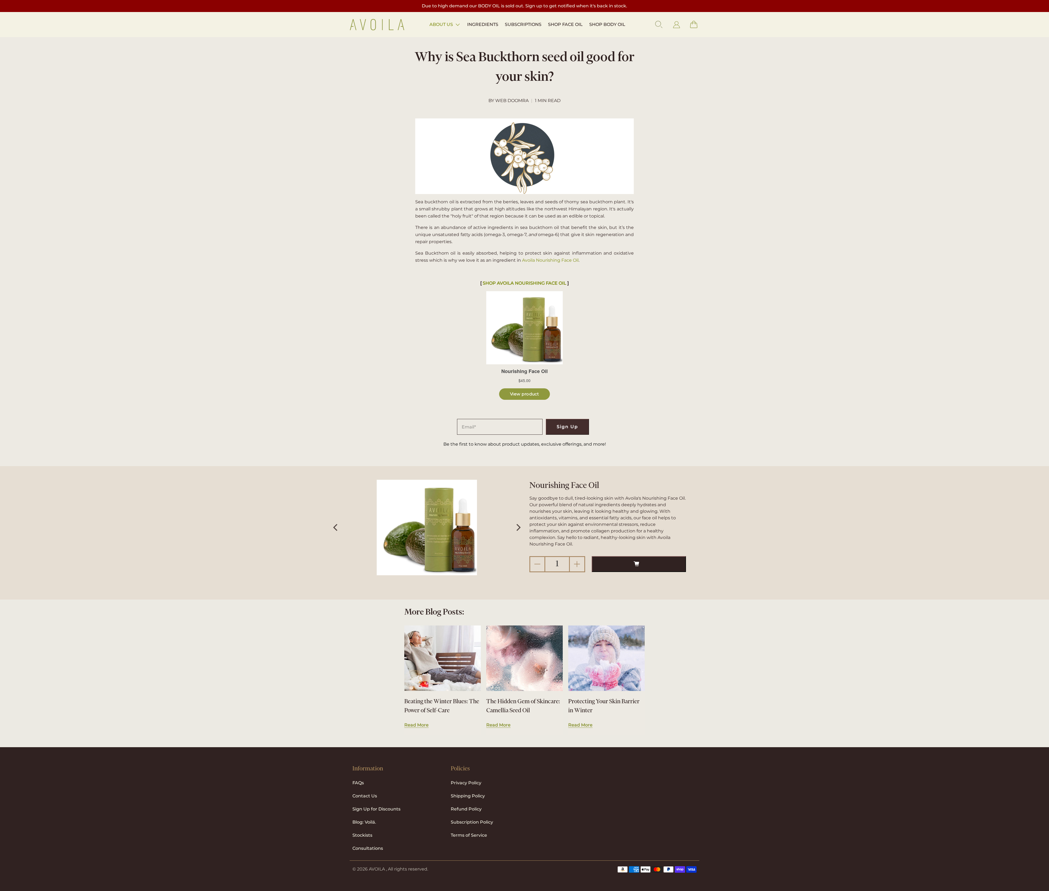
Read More (416, 725)
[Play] (427, 527)
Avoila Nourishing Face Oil (550, 260)
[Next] (518, 528)
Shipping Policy (468, 795)
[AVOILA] (377, 24)
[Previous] (336, 528)
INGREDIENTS (482, 24)
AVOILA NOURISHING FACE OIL (531, 283)
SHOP (490, 283)
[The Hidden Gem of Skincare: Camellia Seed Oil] (524, 658)
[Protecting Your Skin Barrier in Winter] (606, 658)
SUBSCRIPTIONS (523, 24)
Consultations (367, 848)
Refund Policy (466, 809)
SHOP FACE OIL (565, 24)
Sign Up (567, 426)
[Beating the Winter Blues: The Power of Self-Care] (442, 658)
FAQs (358, 782)
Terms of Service (469, 835)
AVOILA (377, 869)
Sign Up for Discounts (376, 809)
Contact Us (364, 795)
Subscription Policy (472, 822)
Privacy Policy (466, 782)
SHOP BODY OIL (607, 24)
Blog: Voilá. (364, 822)
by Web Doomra (508, 100)
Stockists (362, 835)
